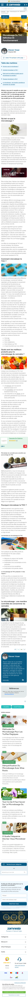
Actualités (6, 707)
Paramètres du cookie (14, 995)
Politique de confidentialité (21, 906)
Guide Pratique (18, 707)
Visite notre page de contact (20, 966)
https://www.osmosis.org (9, 694)
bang (5, 493)
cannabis (5, 206)
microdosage (6, 101)
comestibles (9, 390)
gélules (18, 393)
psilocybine (5, 146)
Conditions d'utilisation (6, 907)
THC (11, 111)
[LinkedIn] (23, 680)
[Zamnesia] (13, 4)
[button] (4, 51)
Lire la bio (6, 680)
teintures (8, 386)
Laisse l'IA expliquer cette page (14, 57)
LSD (24, 144)
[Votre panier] (26, 4)
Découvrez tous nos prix (14, 922)
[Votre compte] (24, 4)
